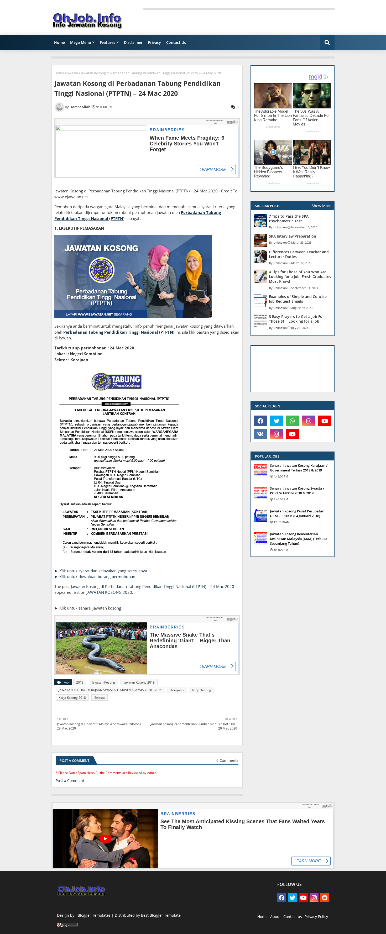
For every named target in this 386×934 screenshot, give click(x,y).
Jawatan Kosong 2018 (139, 682)
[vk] (260, 434)
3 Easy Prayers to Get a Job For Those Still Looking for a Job (296, 319)
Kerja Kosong (201, 690)
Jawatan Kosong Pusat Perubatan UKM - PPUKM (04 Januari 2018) (297, 513)
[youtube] (324, 421)
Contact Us (176, 42)
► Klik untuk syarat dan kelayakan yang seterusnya (100, 570)
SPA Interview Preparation (292, 236)
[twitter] (276, 421)
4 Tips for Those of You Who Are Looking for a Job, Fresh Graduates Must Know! (300, 277)
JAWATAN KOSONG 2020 (109, 592)
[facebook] (260, 421)
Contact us (292, 916)
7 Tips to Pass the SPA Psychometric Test (289, 218)
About (275, 916)
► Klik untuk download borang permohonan (94, 576)
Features (107, 42)
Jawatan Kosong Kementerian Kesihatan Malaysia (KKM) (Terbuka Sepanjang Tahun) (298, 539)
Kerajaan (177, 690)
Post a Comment (70, 780)
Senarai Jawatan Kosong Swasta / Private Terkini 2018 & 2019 (297, 490)
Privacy (154, 42)
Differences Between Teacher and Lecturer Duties (299, 254)
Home (59, 42)
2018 (80, 682)
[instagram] (308, 421)
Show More (321, 205)
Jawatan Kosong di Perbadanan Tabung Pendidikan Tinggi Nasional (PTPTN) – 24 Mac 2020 (152, 586)
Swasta (72, 73)
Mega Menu (80, 42)
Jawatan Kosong (103, 682)
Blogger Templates (94, 915)
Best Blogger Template (161, 915)
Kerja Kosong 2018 (72, 697)
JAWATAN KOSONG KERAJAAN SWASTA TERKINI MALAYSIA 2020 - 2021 (110, 690)
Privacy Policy (316, 916)
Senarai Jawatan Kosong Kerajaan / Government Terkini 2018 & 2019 (298, 468)
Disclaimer (133, 42)
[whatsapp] (292, 421)
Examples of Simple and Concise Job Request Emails (298, 299)
